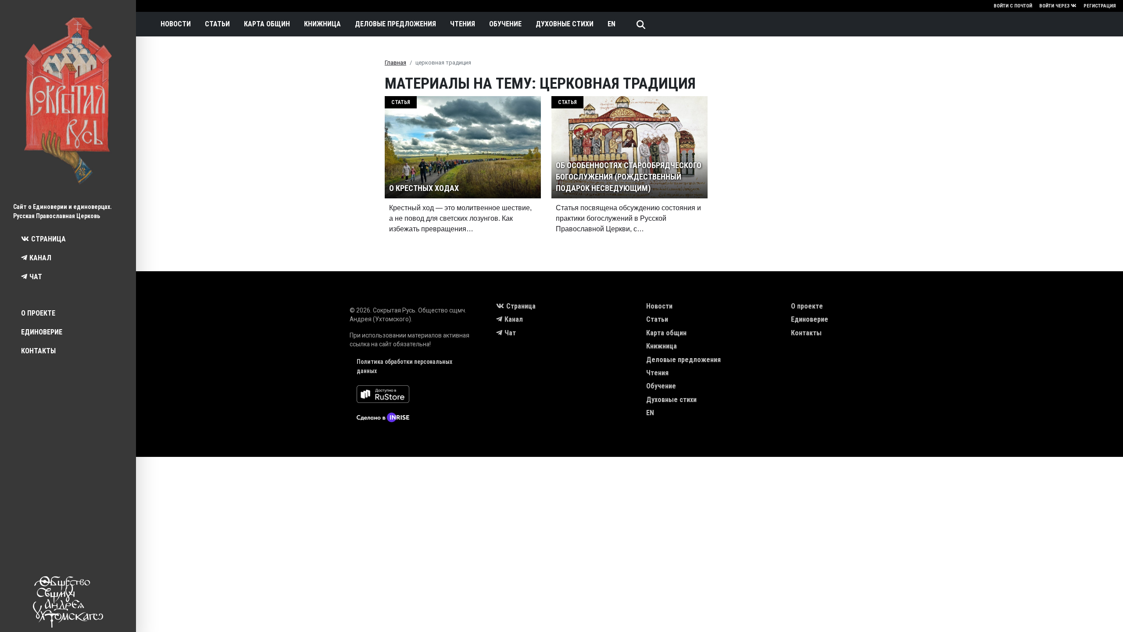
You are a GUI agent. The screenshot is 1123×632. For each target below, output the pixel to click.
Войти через (1054, 6)
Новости (176, 24)
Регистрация (1100, 6)
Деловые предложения (395, 24)
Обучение (505, 24)
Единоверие (41, 332)
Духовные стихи (565, 24)
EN (611, 24)
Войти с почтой (1013, 6)
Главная (395, 62)
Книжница (322, 24)
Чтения (462, 24)
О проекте (38, 313)
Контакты (38, 351)
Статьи (217, 24)
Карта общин (267, 24)
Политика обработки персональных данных (404, 366)
